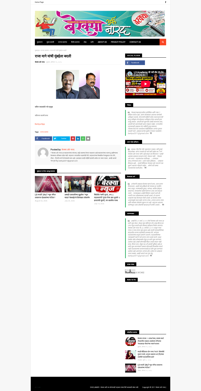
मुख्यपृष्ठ (37, 50)
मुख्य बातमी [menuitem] (50, 42)
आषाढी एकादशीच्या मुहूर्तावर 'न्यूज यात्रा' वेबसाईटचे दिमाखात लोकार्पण (77, 196)
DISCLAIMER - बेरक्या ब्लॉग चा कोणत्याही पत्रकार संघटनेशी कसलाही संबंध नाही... (114, 387)
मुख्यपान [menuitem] (40, 42)
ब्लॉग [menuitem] (92, 42)
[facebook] (165, 2)
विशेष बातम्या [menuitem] (75, 42)
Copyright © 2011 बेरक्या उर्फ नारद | (154, 387)
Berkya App (40, 124)
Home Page (39, 2)
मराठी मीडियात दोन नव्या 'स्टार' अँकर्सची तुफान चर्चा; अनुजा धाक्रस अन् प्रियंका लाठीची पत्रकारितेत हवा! (151, 354)
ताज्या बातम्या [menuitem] (62, 42)
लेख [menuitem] (85, 42)
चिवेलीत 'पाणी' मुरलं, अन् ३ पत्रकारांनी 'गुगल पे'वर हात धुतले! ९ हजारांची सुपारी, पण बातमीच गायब (107, 197)
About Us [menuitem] (102, 42)
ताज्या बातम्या (45, 50)
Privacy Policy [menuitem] (118, 42)
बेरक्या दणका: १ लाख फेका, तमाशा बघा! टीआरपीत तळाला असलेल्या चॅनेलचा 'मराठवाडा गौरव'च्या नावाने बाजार (151, 341)
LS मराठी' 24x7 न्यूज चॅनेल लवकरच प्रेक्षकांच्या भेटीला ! (45, 196)
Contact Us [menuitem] (135, 42)
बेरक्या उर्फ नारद (40, 62)
